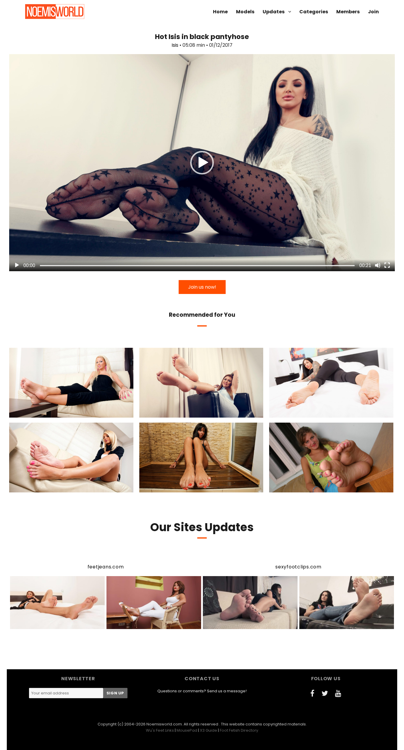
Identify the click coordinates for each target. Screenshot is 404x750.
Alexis (45, 487)
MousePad (187, 730)
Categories (313, 11)
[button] (202, 162)
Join (373, 11)
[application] (202, 162)
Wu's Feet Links (160, 730)
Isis (175, 45)
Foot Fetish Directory (239, 730)
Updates (274, 11)
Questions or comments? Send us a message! (202, 691)
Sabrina (46, 413)
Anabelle (306, 413)
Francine (305, 487)
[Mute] (378, 265)
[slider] (197, 265)
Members (348, 11)
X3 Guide (208, 730)
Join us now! (202, 287)
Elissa (176, 487)
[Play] (17, 265)
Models (245, 11)
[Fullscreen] (387, 265)
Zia (171, 413)
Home (220, 11)
